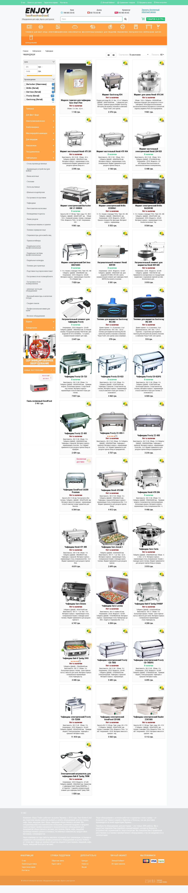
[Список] (108, 55)
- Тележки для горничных (35, 266)
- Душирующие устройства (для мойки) (38, 170)
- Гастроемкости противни (36, 198)
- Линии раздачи (32, 219)
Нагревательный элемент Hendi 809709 (112, 263)
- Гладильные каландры (35, 260)
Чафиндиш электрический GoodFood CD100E (112, 718)
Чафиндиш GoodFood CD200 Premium (75, 490)
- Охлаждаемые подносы (35, 214)
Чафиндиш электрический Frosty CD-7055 (112, 661)
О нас (23, 3)
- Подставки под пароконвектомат (39, 271)
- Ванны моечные (32, 176)
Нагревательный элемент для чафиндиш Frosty (76, 320)
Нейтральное (148, 32)
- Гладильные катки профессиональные (33, 247)
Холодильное (31, 43)
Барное (158, 32)
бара (30, 822)
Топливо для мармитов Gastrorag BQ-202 (112, 320)
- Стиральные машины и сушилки (38, 225)
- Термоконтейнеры (33, 241)
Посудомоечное (136, 32)
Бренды (85, 860)
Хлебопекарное (74, 32)
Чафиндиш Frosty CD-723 (75, 376)
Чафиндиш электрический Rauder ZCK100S (148, 718)
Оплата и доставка (34, 3)
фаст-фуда (45, 822)
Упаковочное (122, 32)
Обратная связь (58, 860)
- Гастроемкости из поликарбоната (39, 276)
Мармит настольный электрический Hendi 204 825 (148, 150)
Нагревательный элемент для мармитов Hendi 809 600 (148, 263)
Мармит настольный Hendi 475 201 (75, 151)
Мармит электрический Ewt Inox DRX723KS (75, 263)
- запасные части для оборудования (34, 290)
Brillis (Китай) (32, 88)
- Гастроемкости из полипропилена (33, 283)
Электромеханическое (58, 32)
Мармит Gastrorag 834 (112, 94)
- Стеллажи (30, 182)
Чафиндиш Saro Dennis (75, 604)
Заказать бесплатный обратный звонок (150, 11)
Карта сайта (56, 864)
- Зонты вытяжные (33, 187)
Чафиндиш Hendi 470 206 (148, 492)
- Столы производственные (36, 164)
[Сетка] (113, 55)
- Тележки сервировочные (36, 230)
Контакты (64, 3)
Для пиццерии (110, 32)
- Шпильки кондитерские (35, 192)
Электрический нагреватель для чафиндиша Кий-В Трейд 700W (76, 774)
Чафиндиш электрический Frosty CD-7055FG (149, 661)
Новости (85, 864)
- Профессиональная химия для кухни (38, 310)
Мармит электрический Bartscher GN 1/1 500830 (75, 206)
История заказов (118, 864)
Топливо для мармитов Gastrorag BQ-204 (148, 320)
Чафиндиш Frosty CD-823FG (148, 376)
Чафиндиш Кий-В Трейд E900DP (149, 604)
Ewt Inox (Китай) (33, 92)
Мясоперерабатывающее (92, 32)
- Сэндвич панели (32, 303)
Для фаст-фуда (41, 32)
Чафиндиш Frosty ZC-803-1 (112, 433)
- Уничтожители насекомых (36, 208)
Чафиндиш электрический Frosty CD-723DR (76, 718)
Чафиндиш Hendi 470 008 (112, 490)
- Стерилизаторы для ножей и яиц (38, 235)
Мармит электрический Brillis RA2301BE (148, 206)
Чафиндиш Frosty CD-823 (112, 376)
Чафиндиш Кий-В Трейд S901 (76, 658)
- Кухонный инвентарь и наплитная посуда (39, 297)
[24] (76, 81)
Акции (84, 867)
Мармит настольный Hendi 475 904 (112, 151)
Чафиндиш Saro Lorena (112, 606)
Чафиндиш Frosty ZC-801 (75, 433)
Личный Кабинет (118, 860)
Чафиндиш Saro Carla (148, 549)
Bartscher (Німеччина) (36, 84)
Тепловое (29, 32)
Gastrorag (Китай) (34, 99)
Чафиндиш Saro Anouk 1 (112, 547)
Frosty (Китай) (32, 96)
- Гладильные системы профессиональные (34, 254)
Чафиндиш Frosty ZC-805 (148, 435)
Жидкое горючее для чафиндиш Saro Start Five (76, 101)
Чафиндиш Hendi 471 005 (76, 547)
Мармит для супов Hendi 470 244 (148, 94)
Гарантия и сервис (51, 3)
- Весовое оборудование (35, 316)
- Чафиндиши (31, 203)
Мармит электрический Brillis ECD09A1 (112, 206)
